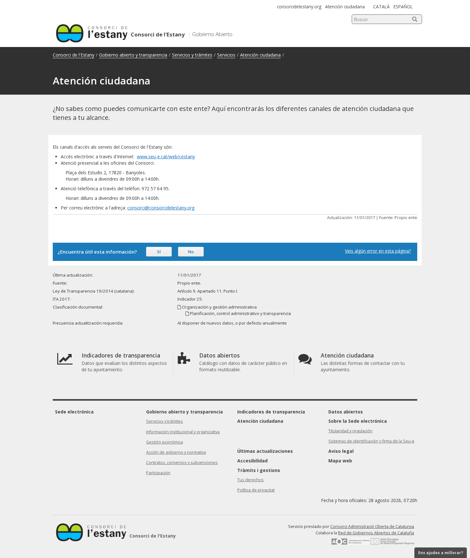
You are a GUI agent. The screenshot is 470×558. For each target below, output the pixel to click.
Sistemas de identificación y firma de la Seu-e (371, 441)
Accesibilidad (252, 461)
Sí (159, 252)
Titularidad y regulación (350, 431)
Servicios (226, 55)
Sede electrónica (74, 412)
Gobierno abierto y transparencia (133, 55)
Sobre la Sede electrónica (357, 421)
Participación (158, 472)
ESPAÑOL (403, 7)
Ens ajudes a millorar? (440, 552)
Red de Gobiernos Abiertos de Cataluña (376, 533)
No (191, 252)
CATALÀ (381, 7)
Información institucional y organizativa (183, 432)
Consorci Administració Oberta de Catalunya (372, 526)
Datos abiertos (345, 412)
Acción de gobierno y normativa (176, 452)
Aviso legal (341, 451)
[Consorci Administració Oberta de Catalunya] (350, 543)
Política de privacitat (256, 490)
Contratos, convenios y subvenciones (182, 462)
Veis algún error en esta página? (378, 251)
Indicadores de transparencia (271, 412)
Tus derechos (250, 480)
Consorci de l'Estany (73, 55)
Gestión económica (164, 442)
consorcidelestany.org (299, 7)
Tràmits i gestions (258, 470)
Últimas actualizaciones (265, 451)
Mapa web (340, 461)
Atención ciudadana (345, 7)
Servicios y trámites (192, 55)
